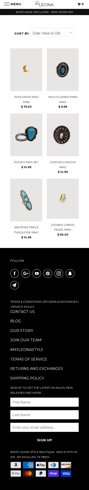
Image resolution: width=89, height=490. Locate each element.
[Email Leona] (15, 285)
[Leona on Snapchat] (71, 273)
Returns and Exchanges (36, 368)
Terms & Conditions (25, 301)
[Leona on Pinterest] (49, 273)
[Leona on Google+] (26, 273)
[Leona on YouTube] (37, 273)
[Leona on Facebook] (15, 273)
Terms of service (28, 359)
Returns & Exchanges (60, 301)
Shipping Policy (27, 378)
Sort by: (22, 33)
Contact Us (22, 312)
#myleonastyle (26, 349)
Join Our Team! (26, 340)
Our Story (21, 330)
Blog (15, 321)
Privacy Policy (22, 306)
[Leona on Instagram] (60, 273)
